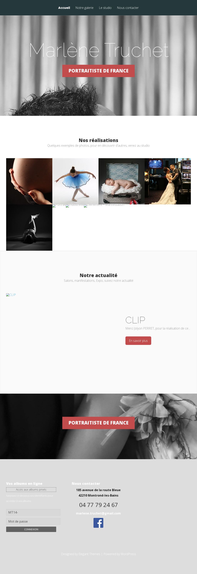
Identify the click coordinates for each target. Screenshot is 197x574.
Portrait (59, 217)
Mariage (167, 171)
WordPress (128, 554)
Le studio (105, 8)
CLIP (135, 320)
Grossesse (29, 171)
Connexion (31, 529)
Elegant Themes (89, 554)
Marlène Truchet (98, 50)
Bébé (121, 171)
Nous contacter (128, 8)
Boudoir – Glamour (29, 217)
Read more (29, 186)
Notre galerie (84, 8)
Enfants (75, 171)
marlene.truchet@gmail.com (98, 513)
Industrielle (76, 217)
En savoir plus (138, 341)
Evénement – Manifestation (104, 219)
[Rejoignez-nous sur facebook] (98, 526)
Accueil (64, 8)
